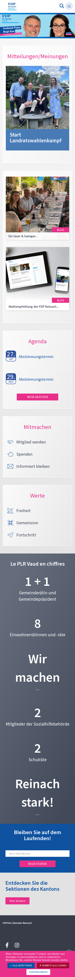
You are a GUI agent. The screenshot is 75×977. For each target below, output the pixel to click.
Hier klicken (17, 901)
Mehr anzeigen (37, 397)
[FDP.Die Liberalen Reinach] (12, 8)
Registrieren (37, 864)
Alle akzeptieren (22, 965)
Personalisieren (38, 972)
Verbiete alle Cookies (54, 965)
